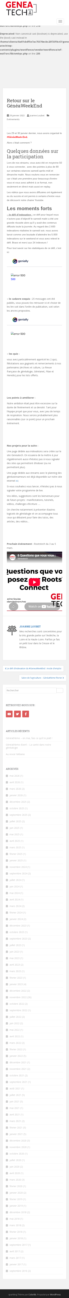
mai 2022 (15, 1029)
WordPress (55, 1294)
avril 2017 (15, 1251)
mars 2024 (15, 906)
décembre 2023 (18, 925)
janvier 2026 (16, 795)
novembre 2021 (18, 1068)
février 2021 (16, 1127)
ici (17, 480)
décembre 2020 (18, 1140)
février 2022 (16, 1049)
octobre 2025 (17, 808)
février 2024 (16, 912)
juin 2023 (14, 951)
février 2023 (16, 977)
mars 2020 (15, 1179)
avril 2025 (15, 840)
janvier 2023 (16, 984)
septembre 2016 (18, 1270)
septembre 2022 (18, 1010)
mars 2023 (15, 971)
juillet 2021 (15, 1095)
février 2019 (16, 1199)
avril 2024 (15, 899)
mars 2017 (15, 1257)
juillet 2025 (15, 821)
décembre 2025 (18, 801)
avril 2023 (15, 964)
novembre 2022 (18, 997)
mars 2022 (15, 1042)
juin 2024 (14, 886)
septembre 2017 (18, 1244)
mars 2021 (15, 1121)
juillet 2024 (15, 880)
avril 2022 (15, 1036)
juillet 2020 (15, 1160)
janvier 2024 (16, 919)
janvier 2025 (16, 860)
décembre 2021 (18, 1062)
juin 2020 (14, 1166)
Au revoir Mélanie (15, 754)
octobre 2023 (17, 932)
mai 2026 (15, 775)
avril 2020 (15, 1173)
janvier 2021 (16, 1134)
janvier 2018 (16, 1238)
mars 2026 (15, 788)
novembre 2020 (18, 1147)
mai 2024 (15, 893)
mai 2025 (15, 834)
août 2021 (15, 1088)
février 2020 (16, 1186)
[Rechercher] (59, 690)
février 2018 (16, 1231)
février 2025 (16, 853)
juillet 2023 (15, 945)
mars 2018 (15, 1225)
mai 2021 (15, 1108)
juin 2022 (14, 1023)
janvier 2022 (16, 1055)
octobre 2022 (17, 1003)
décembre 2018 (18, 1212)
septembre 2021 (18, 1082)
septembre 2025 (18, 814)
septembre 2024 (18, 873)
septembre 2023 (18, 938)
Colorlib (32, 1294)
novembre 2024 (18, 867)
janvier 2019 (16, 1205)
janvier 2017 (16, 1264)
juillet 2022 (15, 1016)
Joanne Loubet (37, 115)
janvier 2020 (16, 1192)
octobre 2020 (17, 1153)
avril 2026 (15, 782)
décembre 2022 (18, 990)
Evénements (13, 119)
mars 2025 (15, 847)
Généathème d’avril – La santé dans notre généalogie (28, 746)
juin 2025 (14, 827)
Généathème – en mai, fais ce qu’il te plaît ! (29, 738)
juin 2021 (14, 1101)
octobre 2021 (17, 1075)
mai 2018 (15, 1218)
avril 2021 (15, 1114)
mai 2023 (15, 958)
